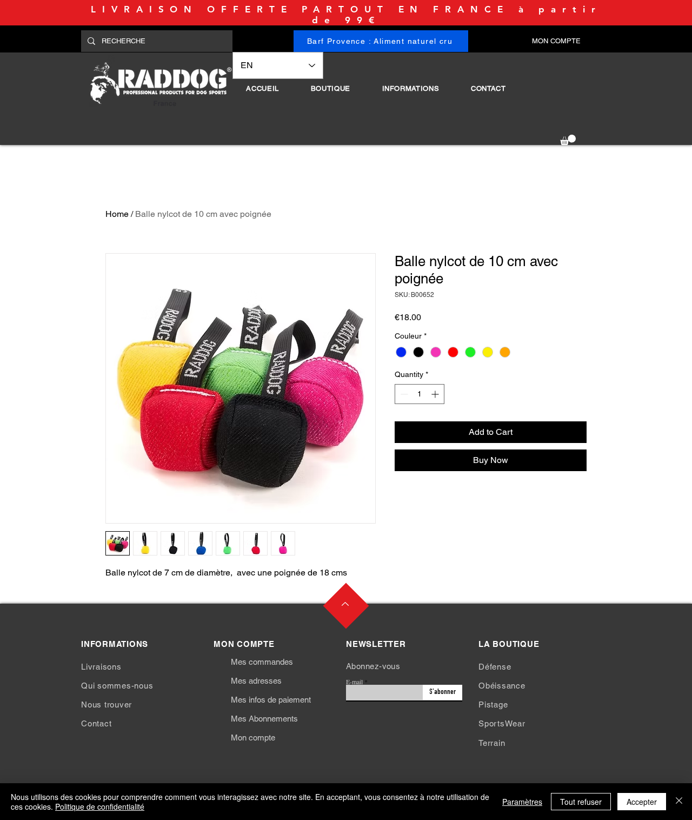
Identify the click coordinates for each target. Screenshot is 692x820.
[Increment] (436, 394)
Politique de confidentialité (99, 806)
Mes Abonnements (264, 718)
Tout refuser (581, 801)
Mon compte (253, 737)
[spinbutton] (419, 394)
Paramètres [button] (522, 801)
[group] (346, 154)
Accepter (642, 801)
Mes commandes (262, 661)
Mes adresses (256, 680)
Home (117, 214)
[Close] (679, 801)
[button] (330, 88)
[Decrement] (403, 394)
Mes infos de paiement (271, 699)
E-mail (354, 681)
